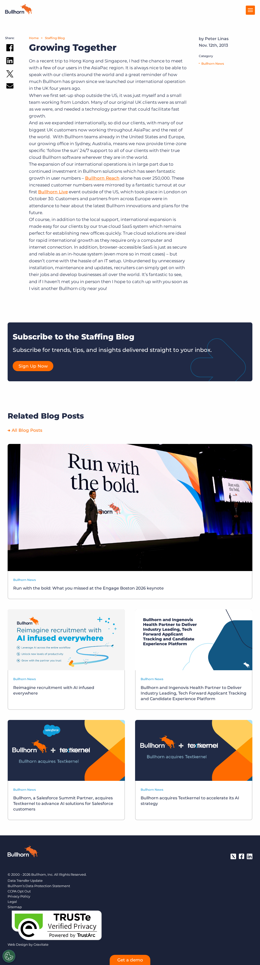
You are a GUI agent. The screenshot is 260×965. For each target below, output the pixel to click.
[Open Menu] (250, 10)
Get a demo (130, 959)
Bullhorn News (212, 63)
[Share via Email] (9, 87)
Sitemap (15, 907)
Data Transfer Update (25, 880)
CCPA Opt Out (19, 891)
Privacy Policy (19, 896)
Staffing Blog (55, 38)
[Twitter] (233, 856)
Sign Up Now (33, 366)
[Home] (18, 12)
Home (34, 38)
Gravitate (41, 944)
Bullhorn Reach (102, 178)
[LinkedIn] (249, 856)
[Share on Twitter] (9, 75)
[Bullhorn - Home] (23, 852)
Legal (12, 902)
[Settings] (9, 956)
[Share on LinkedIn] (9, 61)
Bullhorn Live (53, 191)
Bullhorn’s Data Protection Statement (39, 886)
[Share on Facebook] (9, 48)
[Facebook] (241, 856)
